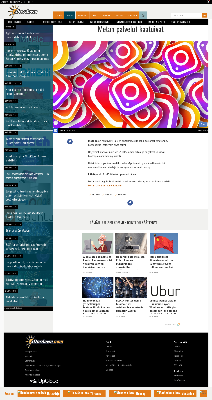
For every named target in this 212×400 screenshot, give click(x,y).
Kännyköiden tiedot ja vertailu (119, 365)
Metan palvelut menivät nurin (105, 185)
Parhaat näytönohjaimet (100, 22)
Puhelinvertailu (16, 2)
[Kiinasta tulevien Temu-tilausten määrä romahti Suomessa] (28, 90)
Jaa (204, 124)
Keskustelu (132, 15)
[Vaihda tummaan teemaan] (143, 15)
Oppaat (94, 15)
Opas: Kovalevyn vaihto (180, 22)
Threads (178, 360)
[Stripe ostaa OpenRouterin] (28, 229)
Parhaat (119, 15)
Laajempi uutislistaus (13, 308)
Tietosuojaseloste (33, 370)
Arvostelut (82, 15)
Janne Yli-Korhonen (67, 130)
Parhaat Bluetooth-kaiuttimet (129, 22)
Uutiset (70, 15)
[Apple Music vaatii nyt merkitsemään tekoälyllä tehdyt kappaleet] (28, 33)
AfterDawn (5, 2)
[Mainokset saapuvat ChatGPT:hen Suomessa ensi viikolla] (28, 156)
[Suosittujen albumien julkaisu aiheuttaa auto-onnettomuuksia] (28, 121)
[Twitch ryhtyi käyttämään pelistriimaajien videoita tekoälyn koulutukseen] (28, 139)
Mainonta (29, 356)
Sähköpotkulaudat (76, 22)
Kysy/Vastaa (179, 380)
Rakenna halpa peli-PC (156, 22)
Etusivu (59, 15)
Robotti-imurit (14, 22)
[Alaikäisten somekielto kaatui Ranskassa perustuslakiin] (28, 297)
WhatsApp (95, 194)
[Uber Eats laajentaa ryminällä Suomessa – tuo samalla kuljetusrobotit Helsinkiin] (28, 174)
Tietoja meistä (31, 351)
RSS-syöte (178, 365)
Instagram (122, 194)
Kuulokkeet (32, 22)
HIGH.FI (30, 2)
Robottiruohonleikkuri (53, 22)
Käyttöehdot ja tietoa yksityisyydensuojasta (44, 365)
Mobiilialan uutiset (114, 360)
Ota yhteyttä (30, 361)
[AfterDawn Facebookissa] (168, 16)
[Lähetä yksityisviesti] (79, 130)
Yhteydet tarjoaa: (32, 375)
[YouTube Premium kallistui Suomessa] (28, 106)
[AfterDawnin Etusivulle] (23, 12)
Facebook (108, 194)
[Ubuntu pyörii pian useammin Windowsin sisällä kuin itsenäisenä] (28, 213)
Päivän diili (110, 356)
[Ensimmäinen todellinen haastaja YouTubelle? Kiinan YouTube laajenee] (28, 72)
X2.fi (25, 2)
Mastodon (178, 351)
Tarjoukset (107, 15)
